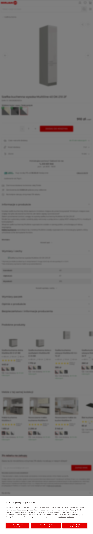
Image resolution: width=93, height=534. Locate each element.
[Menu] (89, 529)
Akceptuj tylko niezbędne (45, 525)
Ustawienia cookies (17, 525)
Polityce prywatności (66, 517)
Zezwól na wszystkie (75, 525)
